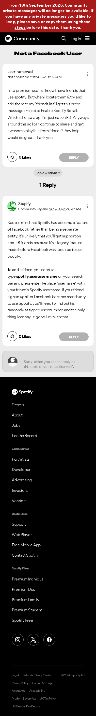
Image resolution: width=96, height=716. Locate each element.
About (17, 415)
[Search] (64, 38)
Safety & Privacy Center (37, 675)
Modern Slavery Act (24, 699)
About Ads (18, 691)
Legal (15, 675)
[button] (87, 74)
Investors (20, 490)
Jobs (16, 425)
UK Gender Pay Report (26, 706)
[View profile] (11, 205)
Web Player (22, 534)
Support (19, 524)
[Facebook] (49, 640)
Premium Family (25, 599)
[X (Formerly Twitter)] (33, 640)
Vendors (19, 500)
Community (27, 38)
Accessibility (37, 691)
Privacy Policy (20, 683)
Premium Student (27, 610)
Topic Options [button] (46, 172)
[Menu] (87, 38)
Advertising (22, 479)
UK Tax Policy (48, 699)
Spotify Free (22, 620)
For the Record (24, 435)
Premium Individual (28, 579)
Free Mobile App (26, 545)
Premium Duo (23, 589)
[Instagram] (18, 640)
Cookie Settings (42, 683)
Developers (22, 469)
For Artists (21, 459)
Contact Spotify (25, 555)
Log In (76, 38)
